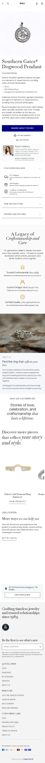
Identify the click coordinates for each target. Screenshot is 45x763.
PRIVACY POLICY (8, 726)
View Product (17, 501)
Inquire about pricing (22, 128)
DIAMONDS (6, 673)
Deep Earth (28, 759)
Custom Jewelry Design (13, 695)
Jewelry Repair (8, 700)
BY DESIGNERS (7, 677)
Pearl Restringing (10, 708)
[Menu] (3, 3)
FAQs (4, 718)
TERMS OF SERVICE (9, 731)
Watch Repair (8, 704)
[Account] (36, 3)
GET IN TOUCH (9, 538)
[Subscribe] (40, 647)
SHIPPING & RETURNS (10, 722)
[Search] (8, 3)
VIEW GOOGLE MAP (22, 595)
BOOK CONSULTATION (24, 159)
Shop (4, 668)
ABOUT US (6, 685)
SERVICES (6, 681)
